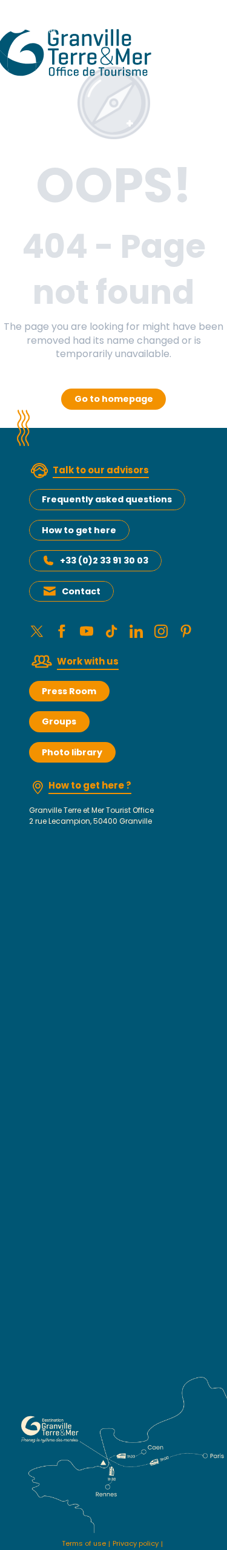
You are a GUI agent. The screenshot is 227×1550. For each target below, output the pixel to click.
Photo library (72, 752)
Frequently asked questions (107, 499)
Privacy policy (136, 1543)
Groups (59, 721)
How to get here (79, 530)
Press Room (69, 691)
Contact (81, 591)
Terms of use (84, 1543)
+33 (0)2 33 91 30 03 (104, 560)
